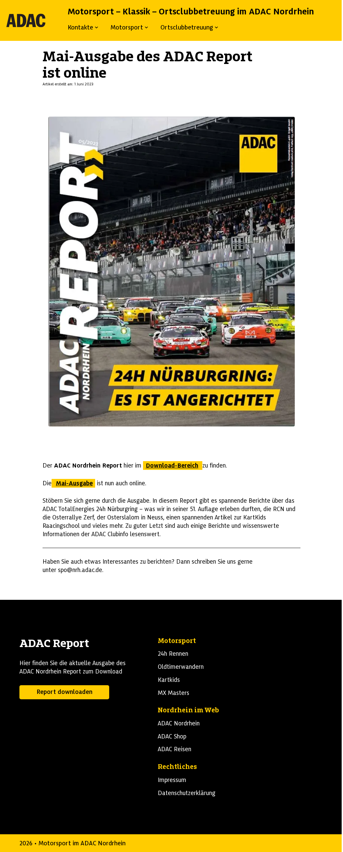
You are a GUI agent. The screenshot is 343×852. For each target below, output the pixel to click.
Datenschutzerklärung (186, 793)
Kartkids (169, 680)
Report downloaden (64, 692)
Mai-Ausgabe (74, 483)
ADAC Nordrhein (179, 723)
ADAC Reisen (174, 749)
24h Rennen (173, 653)
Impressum (172, 780)
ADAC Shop (172, 736)
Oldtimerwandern (181, 666)
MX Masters (173, 693)
